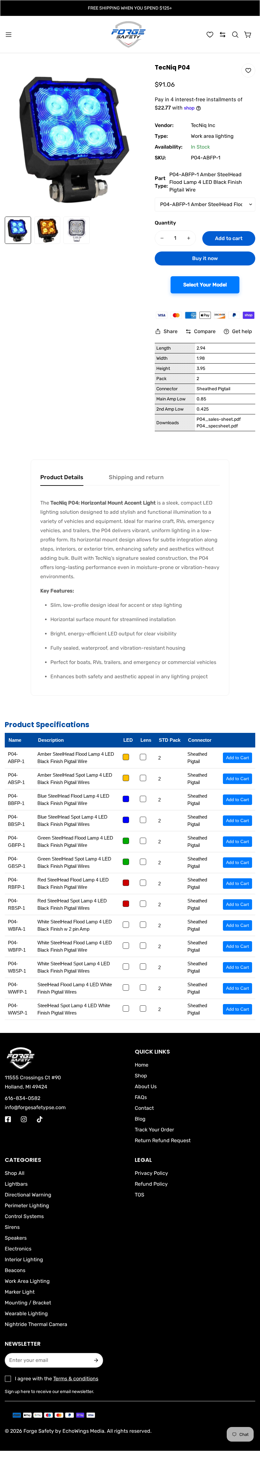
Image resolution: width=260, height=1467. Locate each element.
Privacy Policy (151, 1173)
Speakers (16, 1238)
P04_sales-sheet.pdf (219, 419)
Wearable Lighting (26, 1313)
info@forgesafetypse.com (35, 1107)
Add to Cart (237, 757)
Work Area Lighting (27, 1281)
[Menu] (8, 34)
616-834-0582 (22, 1098)
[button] (235, 34)
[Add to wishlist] (248, 70)
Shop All (14, 1173)
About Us (146, 1086)
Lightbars (16, 1184)
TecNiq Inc (203, 125)
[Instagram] (24, 1119)
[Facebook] (8, 1119)
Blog (140, 1119)
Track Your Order (154, 1130)
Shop (141, 1076)
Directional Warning (28, 1195)
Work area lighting (212, 136)
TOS (139, 1195)
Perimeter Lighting (27, 1205)
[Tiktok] (39, 1119)
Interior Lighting (24, 1259)
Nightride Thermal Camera (36, 1324)
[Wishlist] (210, 34)
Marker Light (20, 1292)
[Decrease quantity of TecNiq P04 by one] (162, 238)
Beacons (15, 1270)
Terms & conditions (75, 1379)
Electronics (18, 1249)
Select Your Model (205, 285)
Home (141, 1065)
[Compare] (222, 34)
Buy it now (205, 258)
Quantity (165, 223)
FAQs (141, 1097)
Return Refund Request (163, 1140)
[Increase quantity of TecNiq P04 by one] (189, 238)
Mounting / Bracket (28, 1303)
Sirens (12, 1227)
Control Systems (24, 1216)
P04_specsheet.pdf (217, 426)
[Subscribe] (95, 1360)
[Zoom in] (135, 77)
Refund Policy (151, 1184)
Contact (144, 1108)
